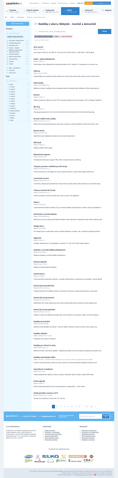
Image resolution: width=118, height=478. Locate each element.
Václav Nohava (42, 252)
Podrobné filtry (18, 24)
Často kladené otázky (52, 438)
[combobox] (67, 31)
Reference (46, 3)
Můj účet (81, 3)
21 (87, 406)
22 (91, 406)
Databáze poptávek (88, 434)
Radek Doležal (42, 156)
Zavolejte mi (106, 416)
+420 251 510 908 (29, 416)
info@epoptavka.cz (48, 416)
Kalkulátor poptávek (88, 440)
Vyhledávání (20, 17)
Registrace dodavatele (89, 430)
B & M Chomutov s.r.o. (44, 121)
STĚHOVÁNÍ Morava (43, 85)
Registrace (89, 3)
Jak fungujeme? (34, 3)
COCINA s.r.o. (41, 49)
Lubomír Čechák (42, 73)
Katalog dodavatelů (51, 436)
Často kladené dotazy (89, 436)
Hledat (104, 31)
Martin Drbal (41, 371)
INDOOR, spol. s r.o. (43, 347)
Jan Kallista (41, 276)
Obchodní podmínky (51, 440)
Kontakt (72, 3)
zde (111, 473)
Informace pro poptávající (53, 434)
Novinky (53, 3)
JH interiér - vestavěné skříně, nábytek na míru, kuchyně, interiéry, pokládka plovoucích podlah (65, 359)
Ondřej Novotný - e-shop (45, 335)
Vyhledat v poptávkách (52, 432)
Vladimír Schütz (42, 264)
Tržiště (12, 17)
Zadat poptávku (102, 3)
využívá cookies (58, 471)
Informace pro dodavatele (90, 432)
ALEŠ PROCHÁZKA (43, 323)
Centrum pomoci (63, 3)
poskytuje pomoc (82, 475)
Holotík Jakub (42, 204)
